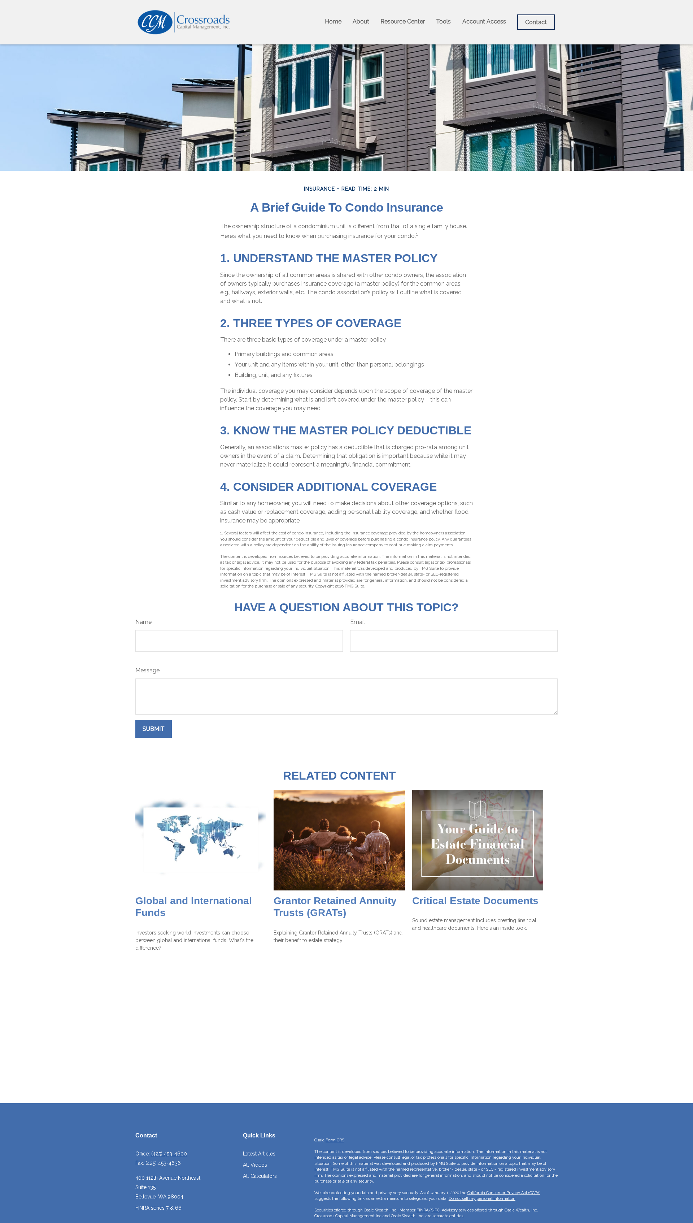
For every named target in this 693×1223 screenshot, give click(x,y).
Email (357, 622)
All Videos (255, 1165)
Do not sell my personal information (482, 1198)
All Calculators (260, 1176)
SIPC (435, 1210)
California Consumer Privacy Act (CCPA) (503, 1193)
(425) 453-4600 (169, 1154)
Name (143, 622)
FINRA (422, 1210)
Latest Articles (259, 1154)
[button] (333, 21)
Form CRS (335, 1140)
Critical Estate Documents (475, 900)
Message (147, 670)
